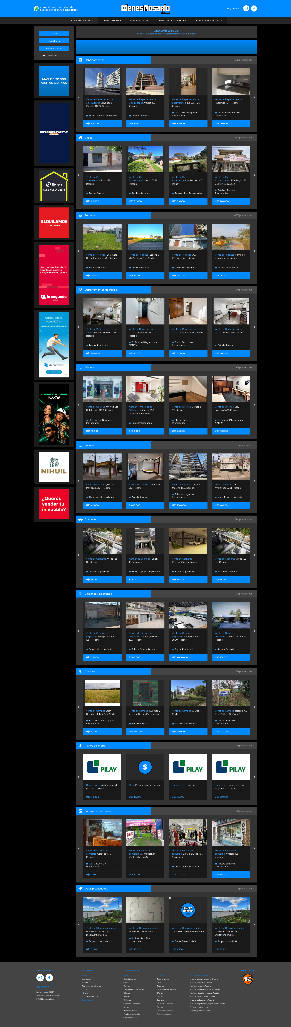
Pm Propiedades (97, 193)
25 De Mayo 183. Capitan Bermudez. (188, 180)
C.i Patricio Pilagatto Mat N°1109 (100, 344)
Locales (126, 996)
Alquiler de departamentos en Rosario (205, 989)
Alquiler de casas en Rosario (201, 982)
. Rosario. (140, 785)
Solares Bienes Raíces (100, 649)
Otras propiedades (131, 1018)
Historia (85, 993)
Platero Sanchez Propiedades (139, 421)
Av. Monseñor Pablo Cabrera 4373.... (99, 854)
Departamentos (130, 979)
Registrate (54, 41)
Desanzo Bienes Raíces (143, 866)
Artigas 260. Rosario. (99, 103)
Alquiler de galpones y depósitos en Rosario (207, 1004)
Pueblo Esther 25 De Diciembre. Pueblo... (187, 931)
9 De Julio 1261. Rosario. (143, 103)
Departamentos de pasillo (134, 989)
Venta (126, 975)
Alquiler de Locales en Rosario (202, 1000)
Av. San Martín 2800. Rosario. (142, 636)
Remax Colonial (96, 115)
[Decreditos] (54, 344)
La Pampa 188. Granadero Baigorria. (99, 410)
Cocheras (127, 1000)
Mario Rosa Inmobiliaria (186, 497)
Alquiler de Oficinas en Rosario (202, 996)
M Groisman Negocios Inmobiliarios (228, 421)
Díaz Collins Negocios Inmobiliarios (141, 114)
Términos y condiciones (91, 986)
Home (84, 975)
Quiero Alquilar (172, 20)
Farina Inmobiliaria (226, 115)
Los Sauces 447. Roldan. (144, 180)
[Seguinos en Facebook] (254, 8)
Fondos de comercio (132, 1014)
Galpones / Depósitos (132, 1004)
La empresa (86, 979)
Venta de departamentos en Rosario (204, 993)
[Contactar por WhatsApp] (54, 80)
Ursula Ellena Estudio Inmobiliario (184, 114)
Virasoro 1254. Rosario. (184, 854)
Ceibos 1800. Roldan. (227, 636)
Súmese (85, 982)
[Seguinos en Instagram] (246, 8)
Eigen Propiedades (141, 571)
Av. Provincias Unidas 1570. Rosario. (227, 410)
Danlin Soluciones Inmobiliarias (139, 344)
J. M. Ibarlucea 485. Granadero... (144, 854)
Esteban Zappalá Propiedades (182, 192)
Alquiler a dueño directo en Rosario (204, 979)
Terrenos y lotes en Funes (200, 1011)
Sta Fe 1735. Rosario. (227, 854)
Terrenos (127, 986)
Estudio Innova (225, 193)
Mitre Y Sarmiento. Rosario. (226, 180)
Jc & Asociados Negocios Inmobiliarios (229, 266)
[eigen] (54, 185)
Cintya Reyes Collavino (143, 941)
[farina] (54, 133)
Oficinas (127, 993)
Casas (126, 982)
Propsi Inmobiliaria (184, 941)
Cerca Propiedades (98, 423)
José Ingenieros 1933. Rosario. (100, 636)
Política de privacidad (90, 996)
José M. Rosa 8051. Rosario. (188, 636)
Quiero (112, 20)
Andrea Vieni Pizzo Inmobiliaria (97, 940)
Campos (127, 1007)
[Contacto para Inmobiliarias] (36, 8)
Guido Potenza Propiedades (232, 497)
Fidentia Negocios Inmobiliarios (140, 496)
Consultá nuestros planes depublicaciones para (59, 8)
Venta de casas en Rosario (200, 986)
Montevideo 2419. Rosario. (230, 332)
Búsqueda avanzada (81, 20)
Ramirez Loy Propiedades (145, 193)
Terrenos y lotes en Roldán (200, 1007)
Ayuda (84, 989)
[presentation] (78, 97)
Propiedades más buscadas (201, 975)
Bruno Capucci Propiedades (103, 571)
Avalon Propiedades (185, 571)
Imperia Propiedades (228, 345)
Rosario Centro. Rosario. (101, 785)
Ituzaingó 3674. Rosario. (101, 332)
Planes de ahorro (130, 1011)
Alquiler (160, 975)
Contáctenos (87, 1000)
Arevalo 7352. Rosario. (100, 180)
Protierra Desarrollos (185, 267)
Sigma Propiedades (141, 649)
